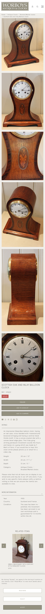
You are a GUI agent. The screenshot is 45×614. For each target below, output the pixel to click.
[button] (37, 6)
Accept (22, 607)
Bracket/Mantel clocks (27, 14)
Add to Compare (22, 413)
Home (3, 14)
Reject (22, 599)
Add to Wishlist (22, 408)
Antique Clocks (13, 14)
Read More (22, 590)
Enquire (22, 402)
